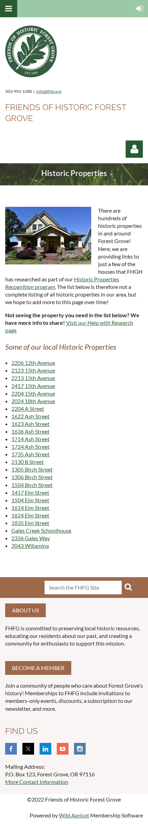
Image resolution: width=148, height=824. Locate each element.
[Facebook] (11, 749)
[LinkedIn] (45, 749)
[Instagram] (80, 749)
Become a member (38, 668)
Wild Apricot (74, 815)
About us (25, 610)
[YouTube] (62, 749)
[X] (28, 749)
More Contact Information (36, 781)
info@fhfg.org (48, 91)
